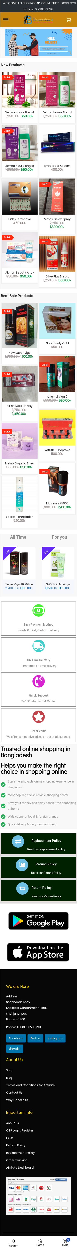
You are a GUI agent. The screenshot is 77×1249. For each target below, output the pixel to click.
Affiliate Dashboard (20, 1168)
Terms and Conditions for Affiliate (30, 1085)
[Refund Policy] (22, 865)
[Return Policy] (22, 888)
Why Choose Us (17, 1100)
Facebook (16, 1038)
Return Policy (42, 888)
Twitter (35, 1038)
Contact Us (14, 1092)
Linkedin (14, 1049)
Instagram (55, 1038)
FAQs (9, 1138)
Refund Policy (46, 864)
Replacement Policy (46, 841)
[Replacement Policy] (18, 841)
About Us (12, 1123)
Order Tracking (17, 1160)
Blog (9, 1078)
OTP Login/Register (19, 1130)
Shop (9, 1070)
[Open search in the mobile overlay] (14, 1240)
